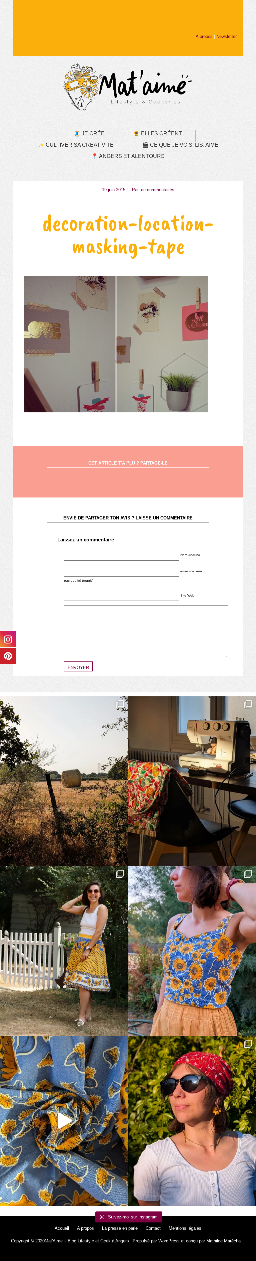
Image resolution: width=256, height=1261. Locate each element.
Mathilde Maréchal (224, 1240)
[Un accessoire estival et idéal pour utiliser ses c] (192, 1121)
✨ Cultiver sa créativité (76, 145)
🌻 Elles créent (157, 133)
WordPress (169, 1240)
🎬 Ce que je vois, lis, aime (180, 145)
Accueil (62, 1228)
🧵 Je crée (89, 133)
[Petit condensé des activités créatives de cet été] (192, 781)
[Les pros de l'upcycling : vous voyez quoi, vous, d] (64, 1121)
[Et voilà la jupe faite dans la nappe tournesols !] (64, 951)
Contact (153, 1228)
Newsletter (226, 36)
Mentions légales (185, 1228)
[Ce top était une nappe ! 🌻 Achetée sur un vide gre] (192, 951)
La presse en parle (120, 1228)
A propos (204, 36)
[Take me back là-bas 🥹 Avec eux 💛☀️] (64, 781)
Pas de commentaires (153, 189)
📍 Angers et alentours (128, 156)
